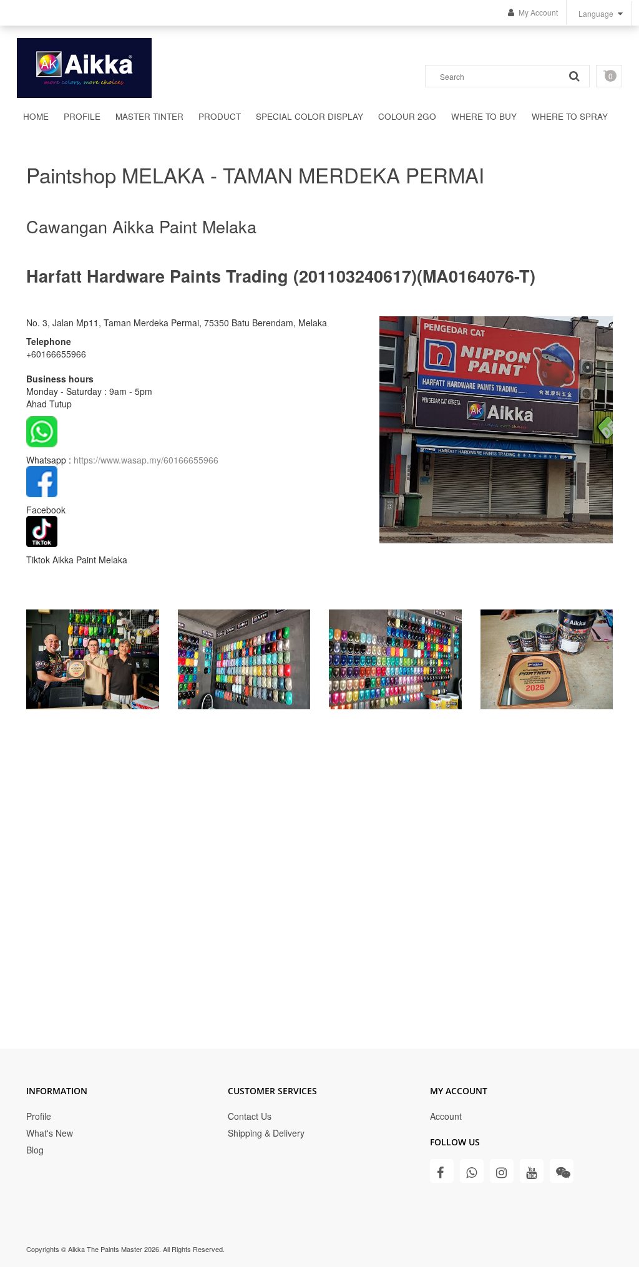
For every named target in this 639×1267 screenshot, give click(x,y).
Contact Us (249, 1116)
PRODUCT (219, 116)
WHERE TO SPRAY (570, 116)
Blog (35, 1149)
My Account (538, 12)
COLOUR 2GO (407, 116)
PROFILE (82, 116)
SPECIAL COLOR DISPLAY (309, 116)
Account (446, 1116)
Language (595, 13)
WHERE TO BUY (484, 116)
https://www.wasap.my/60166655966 (146, 460)
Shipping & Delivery (266, 1133)
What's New (49, 1133)
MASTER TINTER (149, 116)
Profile (38, 1116)
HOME (36, 116)
